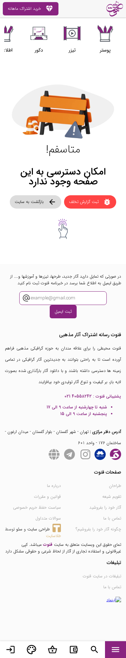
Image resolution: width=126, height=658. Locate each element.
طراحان (115, 485)
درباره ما (54, 485)
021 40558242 (78, 396)
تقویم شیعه (111, 496)
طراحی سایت (38, 529)
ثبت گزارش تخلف (90, 202)
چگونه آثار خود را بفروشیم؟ (98, 529)
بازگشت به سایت (35, 202)
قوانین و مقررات (47, 496)
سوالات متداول (48, 518)
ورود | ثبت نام (10, 649)
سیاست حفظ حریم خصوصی (37, 507)
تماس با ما (112, 518)
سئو (19, 529)
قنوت (47, 544)
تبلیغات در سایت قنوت (102, 576)
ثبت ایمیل (63, 311)
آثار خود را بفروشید (105, 507)
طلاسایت (53, 535)
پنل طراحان (31, 649)
